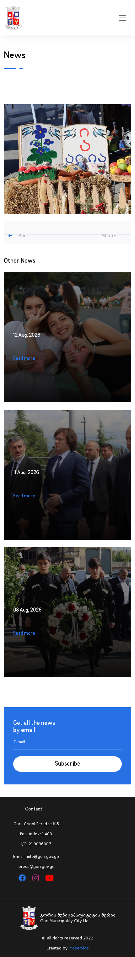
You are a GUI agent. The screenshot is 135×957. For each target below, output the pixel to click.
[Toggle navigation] (122, 18)
